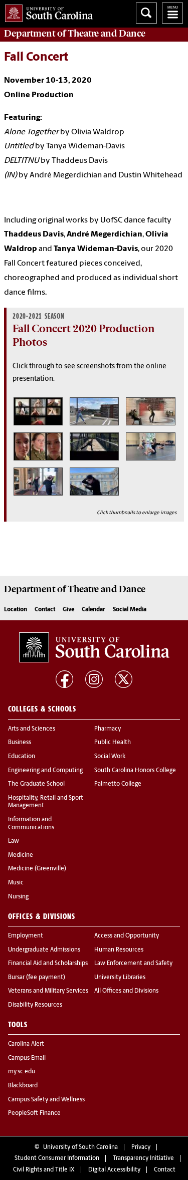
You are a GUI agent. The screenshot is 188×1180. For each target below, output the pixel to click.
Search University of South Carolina (146, 13)
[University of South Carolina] (94, 647)
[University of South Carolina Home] (46, 11)
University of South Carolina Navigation (172, 13)
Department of (74, 33)
